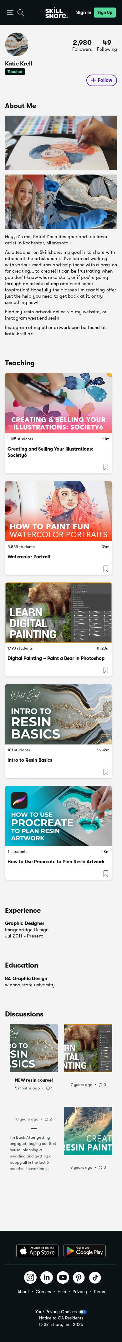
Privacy (80, 1291)
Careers (43, 1291)
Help (62, 1291)
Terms (99, 1291)
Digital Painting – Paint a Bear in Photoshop (56, 658)
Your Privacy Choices (56, 1311)
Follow (105, 80)
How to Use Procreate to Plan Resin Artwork (56, 861)
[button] (10, 13)
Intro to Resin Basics (30, 760)
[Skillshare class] (58, 403)
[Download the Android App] (85, 1251)
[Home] (56, 12)
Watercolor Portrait (29, 557)
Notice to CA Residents (61, 1318)
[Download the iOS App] (37, 1251)
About (23, 1291)
